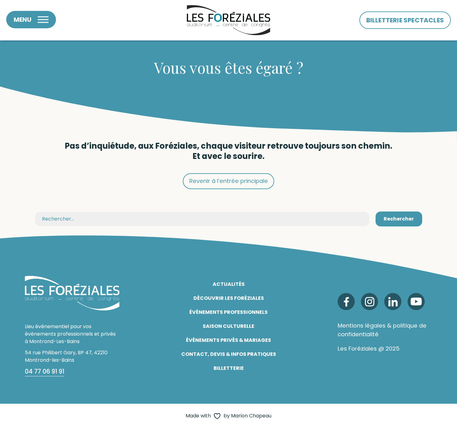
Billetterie (229, 368)
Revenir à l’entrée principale (228, 181)
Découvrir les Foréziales (228, 298)
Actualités (229, 284)
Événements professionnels (228, 312)
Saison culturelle (228, 326)
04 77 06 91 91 (44, 371)
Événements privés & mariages (228, 340)
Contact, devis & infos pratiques (228, 354)
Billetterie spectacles (405, 20)
